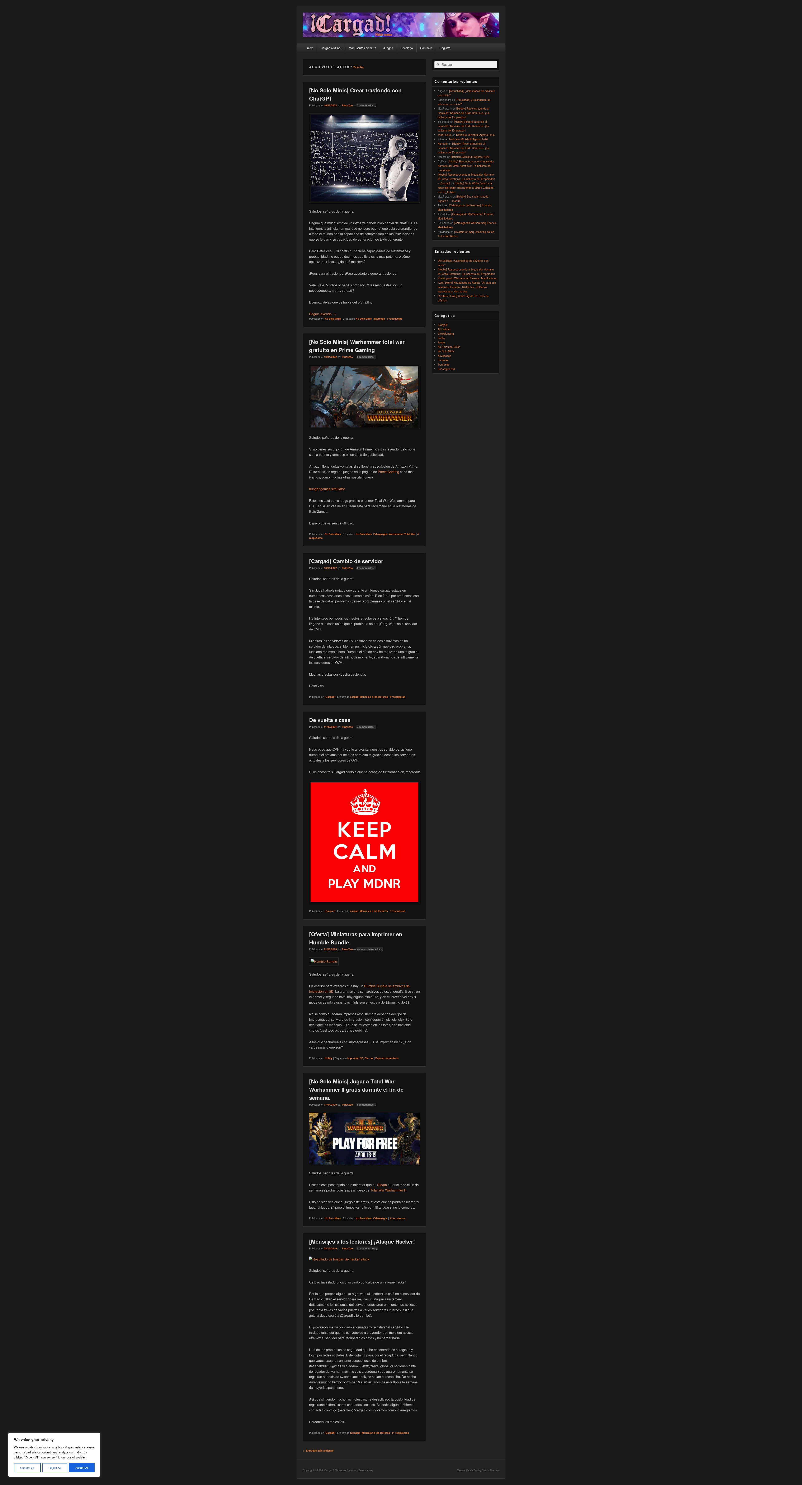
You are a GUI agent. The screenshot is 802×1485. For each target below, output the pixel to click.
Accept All (81, 1468)
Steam (382, 1184)
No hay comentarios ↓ (370, 949)
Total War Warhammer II (388, 1190)
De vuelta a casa (329, 720)
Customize (27, 1468)
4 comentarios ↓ (366, 357)
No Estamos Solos (449, 347)
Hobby (328, 1058)
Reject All (55, 1468)
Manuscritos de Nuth (362, 48)
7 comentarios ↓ (366, 105)
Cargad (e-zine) (331, 48)
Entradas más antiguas (318, 1450)
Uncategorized (446, 369)
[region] (54, 1455)
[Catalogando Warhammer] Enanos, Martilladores (467, 278)
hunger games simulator (327, 488)
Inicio (309, 48)
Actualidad (444, 329)
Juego (441, 342)
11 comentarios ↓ (367, 1248)
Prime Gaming (388, 471)
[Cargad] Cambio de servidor (346, 561)
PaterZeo (358, 67)
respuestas (394, 318)
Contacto (426, 48)
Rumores (443, 360)
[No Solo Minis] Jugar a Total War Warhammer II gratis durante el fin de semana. (356, 1089)
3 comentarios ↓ (366, 1104)
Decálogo (406, 48)
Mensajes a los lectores (374, 697)
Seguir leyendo (322, 313)
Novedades (444, 356)
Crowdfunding (446, 334)
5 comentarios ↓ (366, 727)
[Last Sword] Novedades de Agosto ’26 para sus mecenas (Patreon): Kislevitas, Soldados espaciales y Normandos (467, 287)
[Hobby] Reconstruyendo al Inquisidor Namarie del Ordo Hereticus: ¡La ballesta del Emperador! (463, 112)
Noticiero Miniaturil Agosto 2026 (475, 135)
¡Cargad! (330, 697)
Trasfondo (379, 318)
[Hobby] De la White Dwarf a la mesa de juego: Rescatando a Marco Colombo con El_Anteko (466, 187)
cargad (354, 697)
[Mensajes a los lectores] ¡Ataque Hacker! (362, 1241)
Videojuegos (380, 534)
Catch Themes (490, 1470)
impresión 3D (355, 1058)
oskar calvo (445, 135)
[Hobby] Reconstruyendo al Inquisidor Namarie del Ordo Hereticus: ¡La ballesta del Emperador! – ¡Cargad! (466, 178)
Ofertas (368, 1058)
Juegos (388, 48)
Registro (444, 48)
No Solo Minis (333, 318)
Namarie (443, 143)
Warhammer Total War (402, 534)
